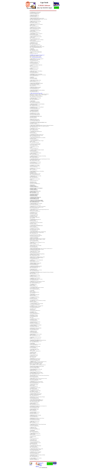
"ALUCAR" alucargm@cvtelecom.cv (37, 57)
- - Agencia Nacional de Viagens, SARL (36, 93)
